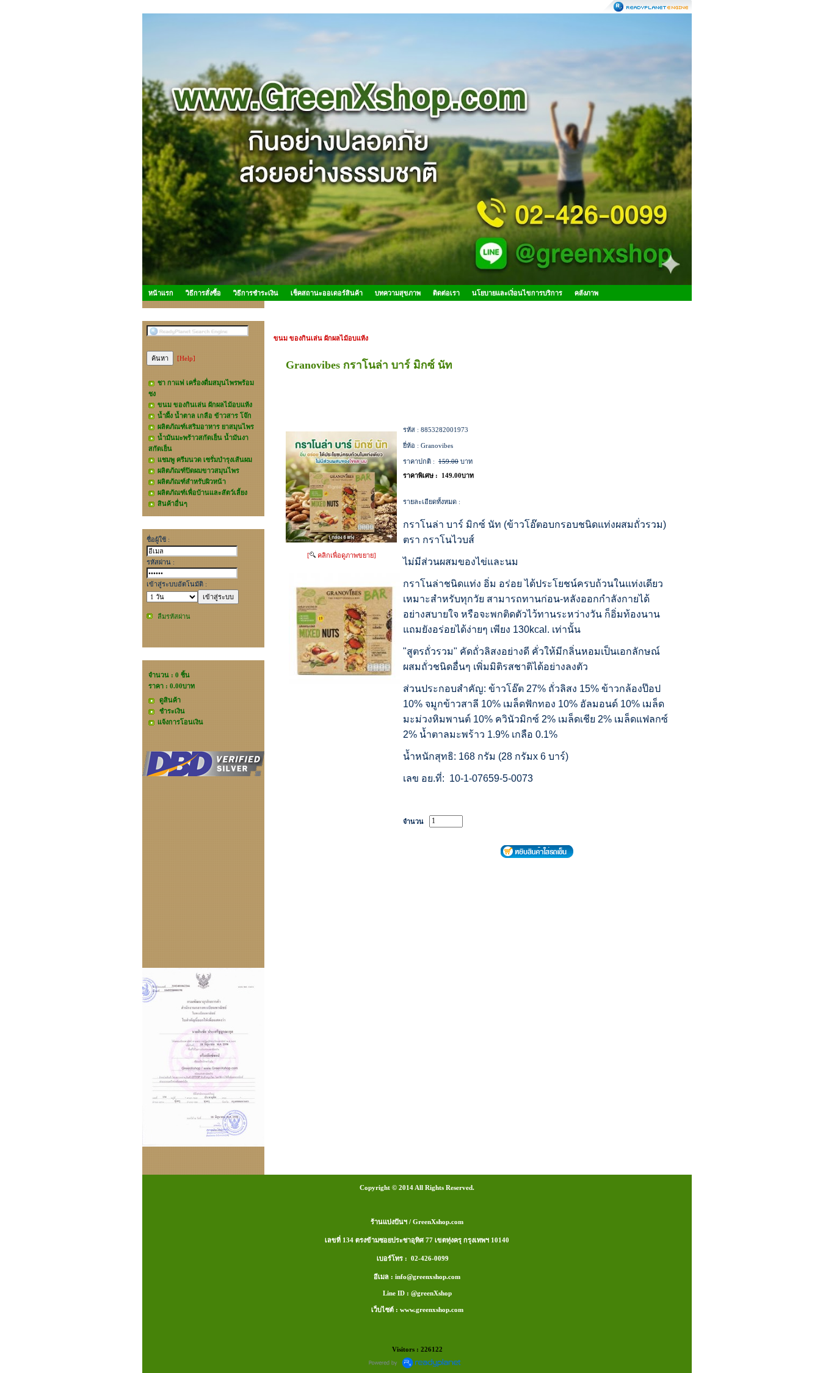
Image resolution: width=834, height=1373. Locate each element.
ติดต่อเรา (446, 293)
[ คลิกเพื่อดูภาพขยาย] (341, 555)
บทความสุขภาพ (398, 293)
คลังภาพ (586, 293)
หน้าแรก (160, 293)
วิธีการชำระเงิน (255, 293)
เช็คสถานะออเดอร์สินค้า (327, 293)
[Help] (186, 358)
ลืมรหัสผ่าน (174, 616)
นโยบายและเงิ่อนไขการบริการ (517, 293)
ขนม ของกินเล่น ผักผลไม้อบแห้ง (321, 338)
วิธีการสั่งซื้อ (203, 293)
